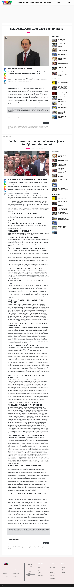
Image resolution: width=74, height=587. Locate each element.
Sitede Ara (64, 566)
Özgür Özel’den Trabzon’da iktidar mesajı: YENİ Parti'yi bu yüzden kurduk (62, 73)
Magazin (37, 2)
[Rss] (13, 569)
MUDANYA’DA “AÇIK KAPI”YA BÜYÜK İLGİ (62, 68)
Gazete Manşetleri (53, 580)
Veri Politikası (5, 576)
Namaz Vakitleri (53, 569)
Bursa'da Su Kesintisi (62, 54)
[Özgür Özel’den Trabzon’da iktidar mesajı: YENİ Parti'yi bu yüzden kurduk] (26, 163)
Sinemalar (52, 575)
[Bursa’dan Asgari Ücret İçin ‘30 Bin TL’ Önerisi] (26, 50)
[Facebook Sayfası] (3, 569)
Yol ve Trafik (52, 567)
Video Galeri (30, 566)
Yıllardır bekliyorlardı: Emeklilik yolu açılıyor (62, 50)
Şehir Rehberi (52, 578)
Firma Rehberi (47, 2)
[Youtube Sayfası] (9, 569)
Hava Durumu (52, 566)
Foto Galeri (30, 564)
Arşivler (29, 571)
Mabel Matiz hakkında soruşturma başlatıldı (62, 93)
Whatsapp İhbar (16, 575)
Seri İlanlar (52, 577)
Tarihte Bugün (52, 573)
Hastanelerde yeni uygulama (62, 59)
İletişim (28, 575)
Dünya (41, 2)
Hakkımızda (5, 573)
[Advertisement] (37, 14)
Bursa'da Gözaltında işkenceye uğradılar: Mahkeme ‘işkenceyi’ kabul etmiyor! (62, 88)
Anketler (63, 567)
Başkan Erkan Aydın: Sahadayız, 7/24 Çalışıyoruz (62, 112)
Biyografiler (64, 569)
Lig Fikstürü (52, 572)
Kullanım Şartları (16, 573)
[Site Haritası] (15, 569)
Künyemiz (30, 573)
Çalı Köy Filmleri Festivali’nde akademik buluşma (63, 45)
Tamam (67, 585)
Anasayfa (5, 23)
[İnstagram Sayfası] (7, 569)
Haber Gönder (15, 576)
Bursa (27, 2)
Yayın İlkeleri (5, 575)
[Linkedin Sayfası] (11, 569)
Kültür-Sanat (40, 575)
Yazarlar (29, 569)
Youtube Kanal (21, 2)
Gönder (45, 123)
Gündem (32, 2)
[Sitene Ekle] (17, 569)
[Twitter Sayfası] (5, 569)
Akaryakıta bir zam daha (63, 63)
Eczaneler (52, 570)
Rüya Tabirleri (64, 570)
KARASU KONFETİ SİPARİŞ (63, 82)
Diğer (58, 2)
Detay (62, 585)
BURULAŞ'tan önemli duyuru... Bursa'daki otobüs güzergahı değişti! (63, 103)
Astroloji (63, 572)
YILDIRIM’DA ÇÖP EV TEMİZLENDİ (62, 40)
